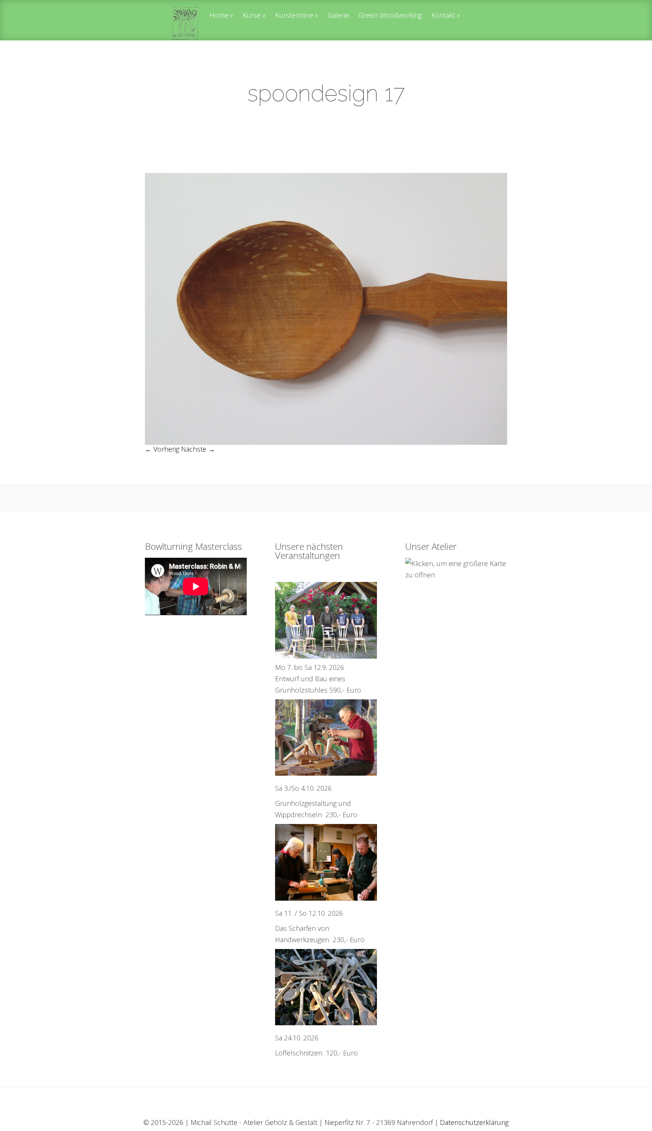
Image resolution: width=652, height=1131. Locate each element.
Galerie (338, 16)
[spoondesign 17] (326, 442)
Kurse (252, 16)
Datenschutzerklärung (474, 1122)
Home (218, 16)
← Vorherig (162, 449)
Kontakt (443, 16)
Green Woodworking (390, 16)
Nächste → (198, 449)
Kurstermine (294, 16)
